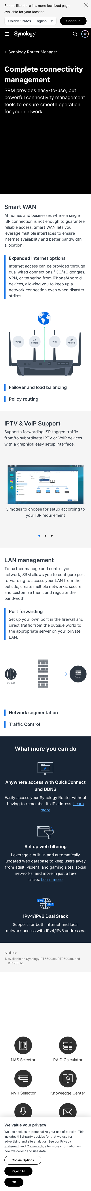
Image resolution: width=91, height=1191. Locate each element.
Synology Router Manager (32, 52)
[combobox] (30, 21)
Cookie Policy (36, 1146)
